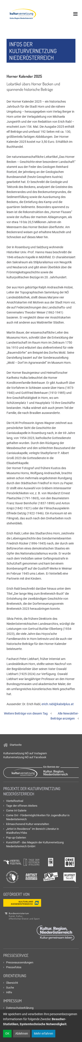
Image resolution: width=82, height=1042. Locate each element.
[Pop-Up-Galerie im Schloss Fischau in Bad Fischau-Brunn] (51, 876)
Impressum (12, 1000)
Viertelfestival (14, 801)
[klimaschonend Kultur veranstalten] (12, 876)
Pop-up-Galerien (16, 837)
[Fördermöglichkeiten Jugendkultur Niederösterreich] (70, 862)
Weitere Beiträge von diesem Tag (26, 713)
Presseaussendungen (19, 962)
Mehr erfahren (43, 1033)
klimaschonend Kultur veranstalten (27, 824)
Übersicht (12, 982)
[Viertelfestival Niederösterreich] (12, 862)
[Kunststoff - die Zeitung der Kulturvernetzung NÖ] (70, 876)
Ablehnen (21, 1033)
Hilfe (9, 992)
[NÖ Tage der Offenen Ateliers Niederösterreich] (32, 862)
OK (7, 1033)
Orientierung (14, 975)
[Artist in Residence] (32, 876)
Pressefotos (13, 967)
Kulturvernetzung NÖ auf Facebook (24, 757)
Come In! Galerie (16, 810)
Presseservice (15, 955)
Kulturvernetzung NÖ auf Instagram (25, 753)
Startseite (15, 744)
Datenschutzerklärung (19, 1007)
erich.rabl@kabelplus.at (58, 704)
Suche (10, 987)
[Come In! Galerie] (51, 862)
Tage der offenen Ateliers (21, 805)
